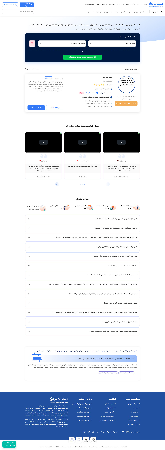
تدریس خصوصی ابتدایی (39, 413)
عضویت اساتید (109, 404)
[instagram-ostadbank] (84, 433)
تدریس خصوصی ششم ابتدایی (45, 415)
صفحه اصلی (144, 4)
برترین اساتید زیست (83, 420)
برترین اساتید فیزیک (83, 412)
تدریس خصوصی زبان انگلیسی (58, 413)
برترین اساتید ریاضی (83, 408)
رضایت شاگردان (134, 4)
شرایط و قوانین (133, 424)
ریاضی (136, 12)
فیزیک (129, 12)
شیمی (123, 12)
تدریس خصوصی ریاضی (33, 410)
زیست (116, 12)
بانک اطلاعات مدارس (107, 416)
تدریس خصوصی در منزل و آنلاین (47, 408)
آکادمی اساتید (109, 412)
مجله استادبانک (110, 4)
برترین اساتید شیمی (83, 416)
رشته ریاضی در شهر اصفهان (78, 351)
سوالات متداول (100, 4)
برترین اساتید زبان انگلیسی (81, 404)
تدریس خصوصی (132, 351)
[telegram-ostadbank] (89, 433)
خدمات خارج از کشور (123, 4)
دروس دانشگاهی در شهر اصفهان (96, 351)
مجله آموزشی (110, 408)
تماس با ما (134, 412)
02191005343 (125, 432)
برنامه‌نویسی (108, 12)
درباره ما (135, 408)
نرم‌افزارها (99, 12)
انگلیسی (143, 12)
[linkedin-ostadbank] (93, 433)
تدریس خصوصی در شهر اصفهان (116, 351)
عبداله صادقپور (107, 77)
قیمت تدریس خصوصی (106, 420)
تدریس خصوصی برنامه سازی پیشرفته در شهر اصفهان (52, 351)
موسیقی (90, 12)
